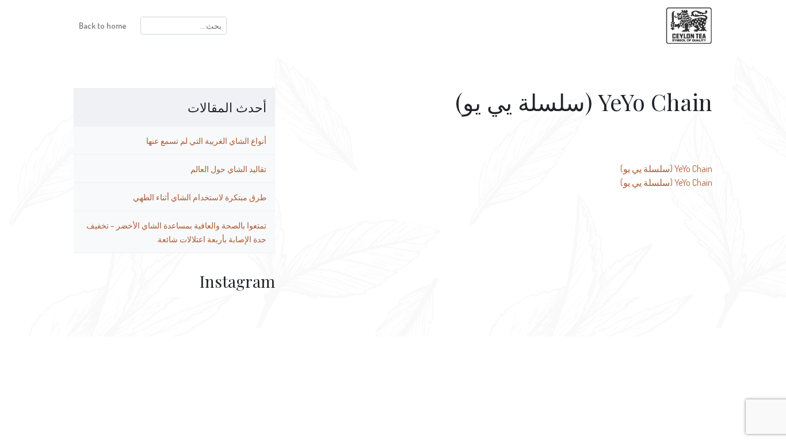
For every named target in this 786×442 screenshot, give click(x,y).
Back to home (103, 25)
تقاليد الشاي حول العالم (228, 168)
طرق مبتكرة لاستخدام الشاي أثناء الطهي (199, 197)
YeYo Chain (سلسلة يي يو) (666, 168)
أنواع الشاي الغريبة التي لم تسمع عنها (206, 140)
